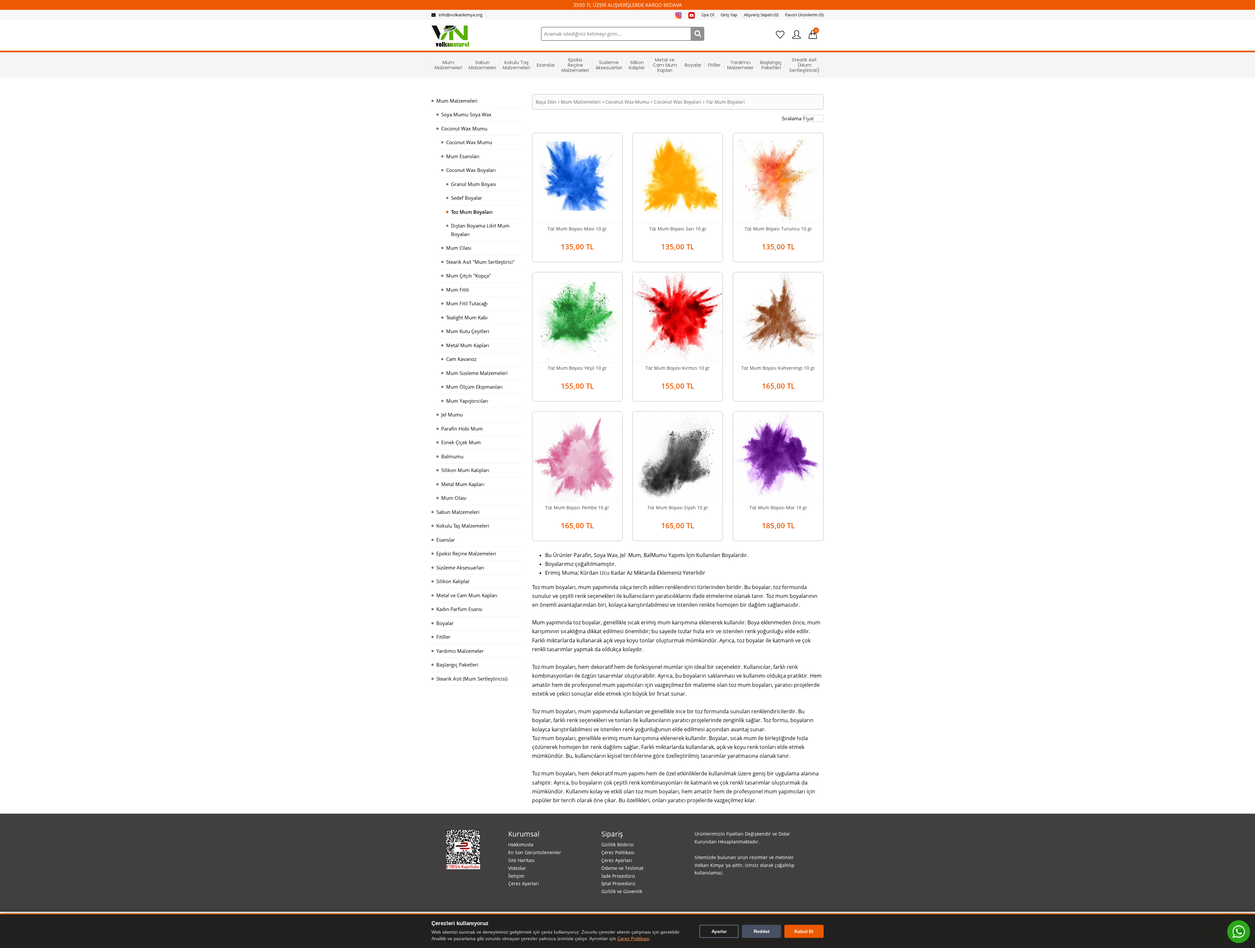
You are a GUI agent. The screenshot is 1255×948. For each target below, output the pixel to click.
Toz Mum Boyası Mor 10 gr (778, 507)
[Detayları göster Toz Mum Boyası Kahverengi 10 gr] (778, 316)
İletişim (516, 876)
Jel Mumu (452, 414)
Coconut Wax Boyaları (471, 170)
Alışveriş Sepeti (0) (761, 15)
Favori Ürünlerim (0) (804, 15)
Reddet (762, 931)
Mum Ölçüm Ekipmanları (474, 386)
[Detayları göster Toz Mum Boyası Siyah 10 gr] (678, 456)
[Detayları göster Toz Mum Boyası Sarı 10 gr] (678, 177)
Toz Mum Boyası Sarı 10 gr (678, 229)
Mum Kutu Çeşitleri (467, 331)
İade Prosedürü (618, 876)
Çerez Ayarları (523, 883)
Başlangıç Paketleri (771, 65)
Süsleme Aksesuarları (608, 65)
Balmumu (452, 456)
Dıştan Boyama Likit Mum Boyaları (480, 229)
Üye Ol (707, 15)
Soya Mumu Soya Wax (466, 114)
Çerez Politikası (617, 852)
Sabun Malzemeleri (482, 65)
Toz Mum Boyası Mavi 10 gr (577, 229)
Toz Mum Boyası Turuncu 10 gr (778, 229)
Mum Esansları (462, 156)
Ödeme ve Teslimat (622, 868)
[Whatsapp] (1238, 931)
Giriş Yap (729, 15)
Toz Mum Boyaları (472, 212)
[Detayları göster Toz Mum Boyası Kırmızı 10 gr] (678, 316)
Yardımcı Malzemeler (740, 65)
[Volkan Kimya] (450, 36)
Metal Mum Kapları (467, 345)
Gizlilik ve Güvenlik (621, 891)
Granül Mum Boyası (473, 184)
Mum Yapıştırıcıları (467, 401)
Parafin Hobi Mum (462, 428)
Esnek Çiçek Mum (461, 442)
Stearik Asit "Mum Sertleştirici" (480, 262)
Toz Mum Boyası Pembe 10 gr (577, 507)
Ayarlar (719, 931)
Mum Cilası (458, 248)
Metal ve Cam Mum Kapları (665, 65)
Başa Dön (546, 102)
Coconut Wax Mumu (464, 128)
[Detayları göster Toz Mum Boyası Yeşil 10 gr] (577, 316)
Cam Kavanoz (461, 359)
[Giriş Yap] (796, 34)
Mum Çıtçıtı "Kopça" (468, 275)
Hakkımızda (520, 844)
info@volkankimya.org (460, 15)
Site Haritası (521, 860)
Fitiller (714, 65)
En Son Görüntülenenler (534, 852)
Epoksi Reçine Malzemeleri (575, 65)
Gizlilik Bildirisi (617, 844)
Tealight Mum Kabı (467, 317)
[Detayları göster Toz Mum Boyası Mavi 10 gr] (577, 177)
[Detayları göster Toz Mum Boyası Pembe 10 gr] (577, 456)
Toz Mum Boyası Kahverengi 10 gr (778, 368)
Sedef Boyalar (466, 198)
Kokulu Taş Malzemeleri (516, 65)
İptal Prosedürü (618, 883)
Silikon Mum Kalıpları (465, 470)
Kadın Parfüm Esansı (459, 609)
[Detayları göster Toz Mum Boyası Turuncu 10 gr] (778, 177)
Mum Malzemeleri (448, 65)
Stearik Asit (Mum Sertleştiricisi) (804, 65)
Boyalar (693, 65)
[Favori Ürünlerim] (780, 34)
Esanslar (546, 65)
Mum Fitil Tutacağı (467, 303)
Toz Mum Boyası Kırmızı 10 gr (677, 368)
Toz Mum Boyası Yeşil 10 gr (577, 368)
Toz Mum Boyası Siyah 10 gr (677, 507)
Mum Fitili (457, 289)
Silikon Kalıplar (637, 65)
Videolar (517, 868)
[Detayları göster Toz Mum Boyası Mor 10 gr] (778, 456)
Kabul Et (804, 931)
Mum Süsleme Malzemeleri (477, 373)
